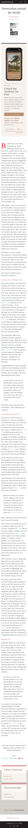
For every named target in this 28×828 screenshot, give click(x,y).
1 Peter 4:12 (9, 350)
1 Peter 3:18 (21, 596)
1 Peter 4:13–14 (16, 512)
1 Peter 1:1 (17, 533)
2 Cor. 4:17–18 (14, 723)
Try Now (13, 114)
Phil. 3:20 (18, 528)
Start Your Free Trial (13, 818)
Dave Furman (15, 17)
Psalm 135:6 (11, 449)
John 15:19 (5, 302)
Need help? (19, 133)
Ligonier (16, 823)
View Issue (14, 39)
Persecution (19, 810)
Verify (18, 129)
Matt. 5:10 (18, 488)
